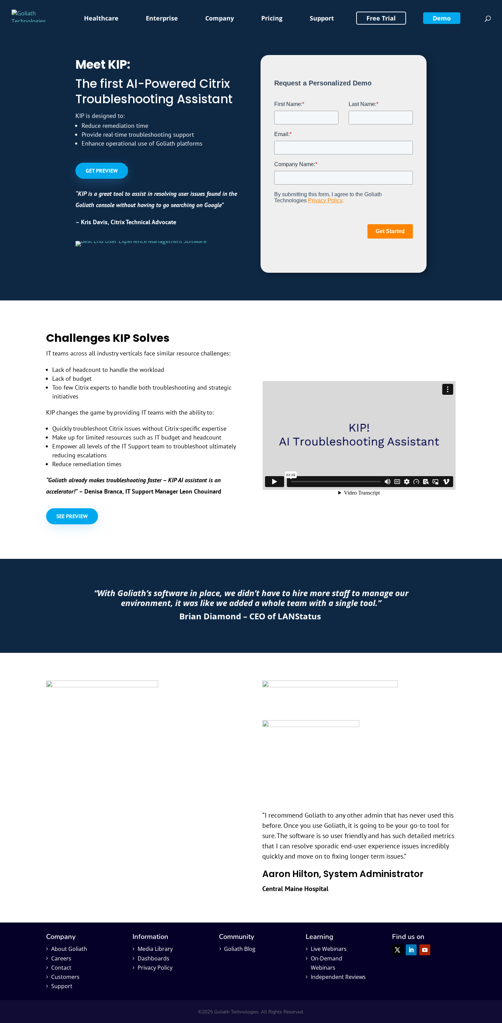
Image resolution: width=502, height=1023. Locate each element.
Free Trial (381, 18)
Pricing (271, 18)
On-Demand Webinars (326, 963)
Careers (61, 958)
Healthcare (101, 18)
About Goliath (69, 949)
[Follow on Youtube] (424, 949)
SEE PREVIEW (72, 516)
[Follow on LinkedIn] (411, 949)
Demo (442, 18)
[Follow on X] (397, 949)
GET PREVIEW (102, 170)
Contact (61, 967)
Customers (65, 977)
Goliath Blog (239, 949)
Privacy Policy (155, 967)
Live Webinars (329, 949)
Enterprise (162, 18)
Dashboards (153, 958)
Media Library (155, 949)
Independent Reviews (338, 977)
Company (219, 18)
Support (322, 18)
